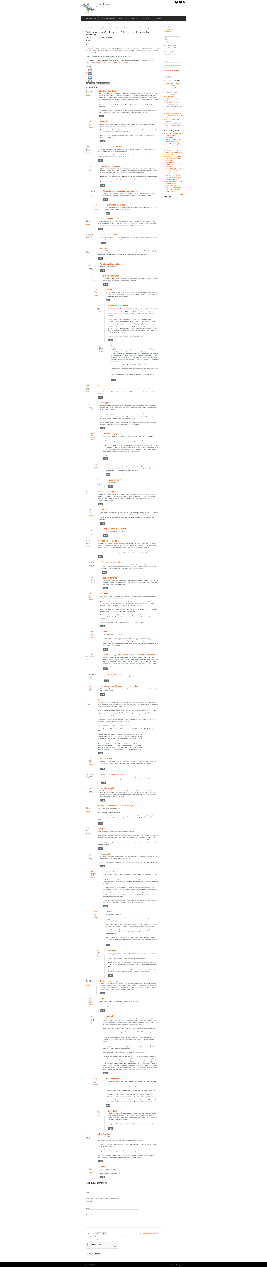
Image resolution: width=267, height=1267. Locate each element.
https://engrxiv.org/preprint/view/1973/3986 (121, 376)
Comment (89, 1214)
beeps (167, 106)
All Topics (145, 18)
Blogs (92, 28)
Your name (89, 1186)
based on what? (114, 480)
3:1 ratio (114, 345)
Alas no (103, 509)
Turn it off (104, 403)
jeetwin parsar (170, 119)
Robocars (123, 18)
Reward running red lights (173, 83)
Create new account (171, 68)
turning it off (108, 1016)
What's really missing (109, 234)
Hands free (105, 122)
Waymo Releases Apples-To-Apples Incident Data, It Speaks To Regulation (174, 183)
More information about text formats (147, 1233)
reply (101, 116)
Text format (91, 1233)
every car (112, 950)
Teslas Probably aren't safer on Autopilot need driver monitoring (129, 655)
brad (96, 38)
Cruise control (106, 854)
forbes (88, 47)
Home (88, 28)
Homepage (89, 1201)
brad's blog (99, 28)
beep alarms (169, 109)
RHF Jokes (157, 18)
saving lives (102, 829)
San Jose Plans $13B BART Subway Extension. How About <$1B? (174, 164)
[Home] (88, 12)
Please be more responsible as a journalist (120, 191)
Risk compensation (106, 385)
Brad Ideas (103, 4)
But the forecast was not (172, 102)
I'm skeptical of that (106, 492)
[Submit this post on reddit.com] (90, 70)
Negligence (110, 464)
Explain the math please (118, 305)
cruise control (108, 871)
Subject (88, 1208)
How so (109, 290)
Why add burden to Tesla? (109, 541)
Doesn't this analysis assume (110, 147)
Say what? (112, 1111)
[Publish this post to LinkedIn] (90, 81)
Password (167, 61)
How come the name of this (109, 219)
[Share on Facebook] (90, 73)
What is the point (107, 788)
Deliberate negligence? (112, 433)
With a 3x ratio (106, 759)
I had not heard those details (115, 529)
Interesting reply (170, 88)
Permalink (88, 95)
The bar (109, 912)
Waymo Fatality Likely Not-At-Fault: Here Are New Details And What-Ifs (174, 146)
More (181, 194)
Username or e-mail (169, 54)
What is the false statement (111, 264)
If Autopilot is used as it (109, 981)
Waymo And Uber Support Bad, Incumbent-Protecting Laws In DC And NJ (173, 177)
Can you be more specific (111, 166)
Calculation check (105, 700)
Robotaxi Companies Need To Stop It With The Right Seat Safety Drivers (174, 189)
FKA (87, 385)
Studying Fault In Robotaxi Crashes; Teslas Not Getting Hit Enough (173, 158)
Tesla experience (110, 578)
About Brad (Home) (108, 18)
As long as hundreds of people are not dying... (117, 806)
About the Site (170, 30)
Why (105, 632)
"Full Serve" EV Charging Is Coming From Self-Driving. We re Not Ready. (174, 152)
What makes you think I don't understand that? (119, 686)
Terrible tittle (103, 248)
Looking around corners (172, 92)
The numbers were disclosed (118, 205)
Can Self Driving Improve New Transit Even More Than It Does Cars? (174, 171)
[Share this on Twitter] (90, 77)
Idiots (102, 999)
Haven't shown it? (113, 1078)
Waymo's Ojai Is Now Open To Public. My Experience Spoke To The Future (174, 135)
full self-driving (104, 1134)
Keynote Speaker (90, 18)
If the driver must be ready (112, 774)
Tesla (102, 1167)
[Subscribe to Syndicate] (165, 200)
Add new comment (102, 83)
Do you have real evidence (113, 562)
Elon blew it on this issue (109, 91)
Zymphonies (182, 1265)
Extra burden (105, 594)
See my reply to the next (114, 674)
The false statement (111, 276)
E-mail (87, 1192)
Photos (134, 18)
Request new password (172, 70)
